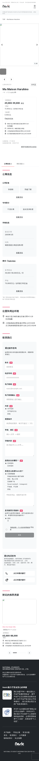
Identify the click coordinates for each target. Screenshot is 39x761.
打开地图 (10, 126)
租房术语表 (9, 118)
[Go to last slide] (2, 45)
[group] (19, 624)
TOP (3, 19)
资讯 (5, 735)
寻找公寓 (16, 732)
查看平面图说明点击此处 (29, 147)
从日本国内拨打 (20, 573)
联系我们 (13, 735)
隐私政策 (7, 738)
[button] (3, 72)
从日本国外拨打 (20, 580)
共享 (32, 84)
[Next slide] (37, 45)
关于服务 (7, 732)
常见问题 (26, 732)
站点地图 (18, 738)
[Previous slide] (10, 653)
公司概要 (22, 735)
